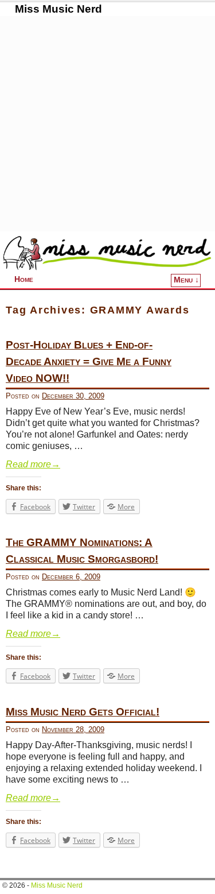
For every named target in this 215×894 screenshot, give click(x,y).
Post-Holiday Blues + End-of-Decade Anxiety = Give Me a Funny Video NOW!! (88, 361)
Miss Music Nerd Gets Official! (82, 712)
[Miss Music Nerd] (107, 252)
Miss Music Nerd (58, 9)
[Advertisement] (107, 123)
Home (23, 279)
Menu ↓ (186, 280)
